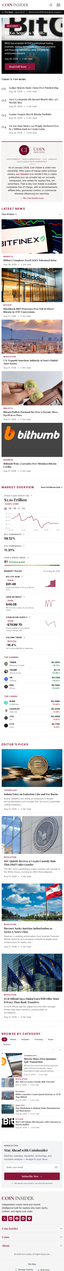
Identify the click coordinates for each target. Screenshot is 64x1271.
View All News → (9, 214)
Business (7, 1044)
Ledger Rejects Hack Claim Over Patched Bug (33, 87)
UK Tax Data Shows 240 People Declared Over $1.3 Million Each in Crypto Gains (34, 127)
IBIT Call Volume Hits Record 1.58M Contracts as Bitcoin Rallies (38, 1123)
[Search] (51, 5)
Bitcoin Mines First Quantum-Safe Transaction (40, 1060)
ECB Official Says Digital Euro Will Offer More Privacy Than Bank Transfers (31, 1000)
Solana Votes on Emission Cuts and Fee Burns (31, 794)
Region (50, 1039)
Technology (38, 1039)
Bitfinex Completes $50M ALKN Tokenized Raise (30, 260)
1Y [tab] (19, 508)
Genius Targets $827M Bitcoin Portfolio (30, 114)
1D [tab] (5, 508)
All (4, 1039)
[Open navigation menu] (58, 5)
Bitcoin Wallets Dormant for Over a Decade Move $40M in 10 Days (30, 413)
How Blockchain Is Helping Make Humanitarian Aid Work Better (38, 1109)
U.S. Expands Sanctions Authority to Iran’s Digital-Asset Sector (31, 362)
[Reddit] (23, 1218)
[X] (4, 1218)
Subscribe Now (32, 1176)
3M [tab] (14, 508)
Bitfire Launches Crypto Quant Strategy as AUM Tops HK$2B (38, 1095)
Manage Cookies (25, 1269)
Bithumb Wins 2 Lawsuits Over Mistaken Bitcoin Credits (29, 465)
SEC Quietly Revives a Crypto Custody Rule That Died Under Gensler (30, 862)
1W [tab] (10, 508)
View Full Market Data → (51, 487)
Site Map (32, 1264)
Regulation (25, 1039)
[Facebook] (17, 1218)
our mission (22, 174)
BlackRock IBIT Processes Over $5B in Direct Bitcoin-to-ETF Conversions (28, 310)
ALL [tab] (23, 508)
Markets (13, 1039)
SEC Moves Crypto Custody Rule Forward (35, 1081)
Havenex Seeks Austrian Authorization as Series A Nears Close (28, 930)
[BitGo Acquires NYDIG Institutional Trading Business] (32, 46)
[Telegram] (29, 1218)
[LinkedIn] (10, 1218)
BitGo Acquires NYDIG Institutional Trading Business (32, 35)
